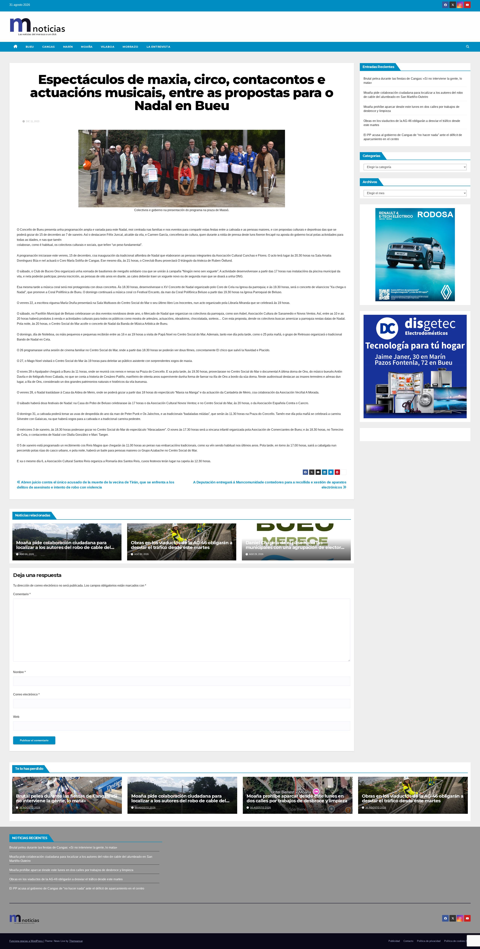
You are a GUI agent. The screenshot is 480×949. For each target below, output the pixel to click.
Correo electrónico (26, 694)
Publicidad (394, 941)
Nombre (19, 672)
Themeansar (75, 941)
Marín (68, 46)
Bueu (30, 46)
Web (16, 716)
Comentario (22, 594)
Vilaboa (108, 46)
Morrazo (130, 46)
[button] (467, 46)
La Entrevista (158, 46)
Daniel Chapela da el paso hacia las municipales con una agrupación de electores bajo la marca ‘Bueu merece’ (296, 547)
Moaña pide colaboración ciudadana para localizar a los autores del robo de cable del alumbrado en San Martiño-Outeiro (63, 547)
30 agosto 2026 (30, 807)
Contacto (408, 941)
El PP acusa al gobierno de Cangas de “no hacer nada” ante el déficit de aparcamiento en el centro (76, 888)
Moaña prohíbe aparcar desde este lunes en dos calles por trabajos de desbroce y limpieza (297, 798)
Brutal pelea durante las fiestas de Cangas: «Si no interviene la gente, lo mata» (66, 798)
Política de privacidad (428, 941)
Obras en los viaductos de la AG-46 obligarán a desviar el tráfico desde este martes (181, 545)
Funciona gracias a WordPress (26, 941)
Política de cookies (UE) (457, 941)
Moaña (87, 46)
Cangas (48, 46)
